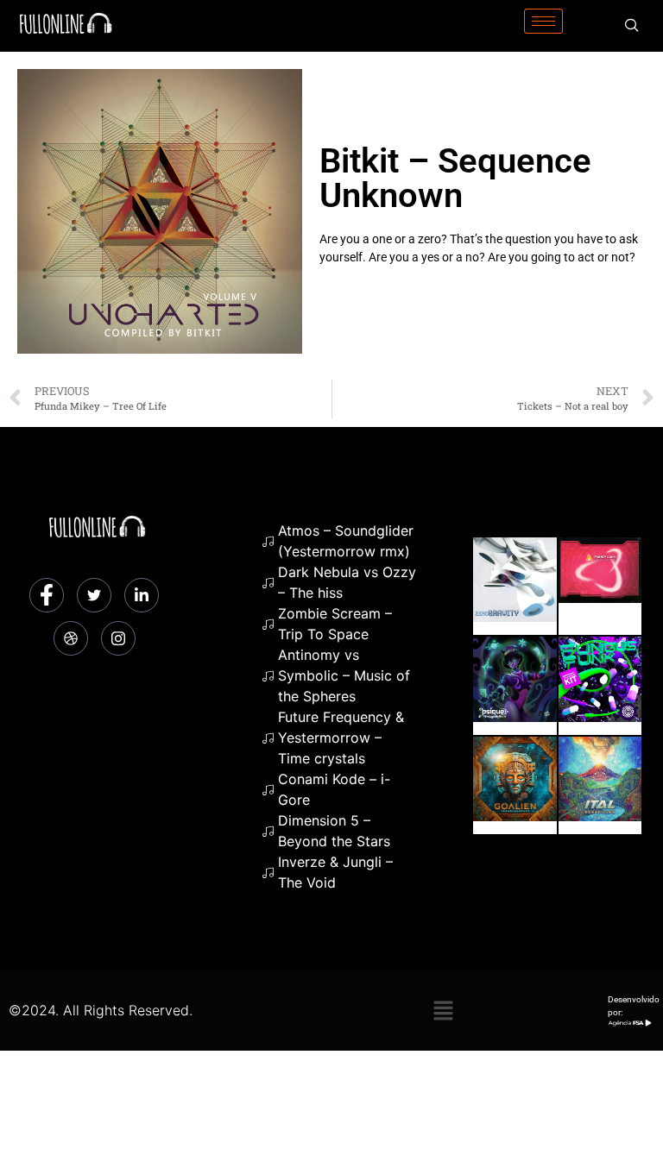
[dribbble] (71, 638)
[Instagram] (118, 638)
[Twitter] (94, 595)
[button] (443, 1010)
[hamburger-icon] (543, 21)
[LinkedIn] (141, 595)
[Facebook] (46, 595)
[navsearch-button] (632, 26)
